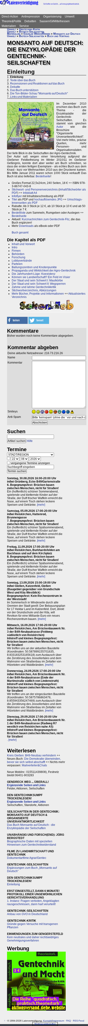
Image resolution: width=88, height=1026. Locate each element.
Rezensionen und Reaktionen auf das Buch (37, 83)
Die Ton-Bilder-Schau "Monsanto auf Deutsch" (39, 93)
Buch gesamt (20, 232)
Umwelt (69, 16)
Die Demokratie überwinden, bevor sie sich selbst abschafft (34, 760)
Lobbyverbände (22, 260)
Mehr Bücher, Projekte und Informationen (38, 293)
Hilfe (30, 441)
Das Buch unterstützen (24, 90)
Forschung (18, 257)
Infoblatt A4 (30, 193)
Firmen (16, 250)
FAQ (68, 1020)
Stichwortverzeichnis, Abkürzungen (34, 290)
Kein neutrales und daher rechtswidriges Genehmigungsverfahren (33, 939)
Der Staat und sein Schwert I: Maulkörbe (37, 280)
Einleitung (13, 884)
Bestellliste (19, 212)
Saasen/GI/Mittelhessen (54, 21)
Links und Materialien (23, 96)
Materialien (9, 26)
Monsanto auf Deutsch (66, 33)
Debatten (30, 21)
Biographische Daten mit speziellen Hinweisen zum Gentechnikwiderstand (31, 843)
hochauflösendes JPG (48, 199)
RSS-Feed (78, 1020)
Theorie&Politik (11, 21)
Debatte (15, 87)
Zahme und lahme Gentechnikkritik (34, 287)
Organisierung (52, 16)
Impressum (58, 1020)
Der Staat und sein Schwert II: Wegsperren (39, 283)
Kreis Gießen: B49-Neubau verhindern (31, 755)
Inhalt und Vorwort (23, 244)
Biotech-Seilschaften (31, 31)
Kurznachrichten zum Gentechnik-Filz (45, 219)
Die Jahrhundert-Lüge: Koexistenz (33, 274)
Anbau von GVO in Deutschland (27, 914)
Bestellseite (43, 176)
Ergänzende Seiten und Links (26, 785)
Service (24, 26)
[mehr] (41, 504)
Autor (59, 126)
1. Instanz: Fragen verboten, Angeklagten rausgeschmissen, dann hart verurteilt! (33, 902)
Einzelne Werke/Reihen (36, 33)
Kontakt (47, 1020)
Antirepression (30, 16)
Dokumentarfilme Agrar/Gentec (26, 858)
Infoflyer (17, 196)
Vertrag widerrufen (45, 1024)
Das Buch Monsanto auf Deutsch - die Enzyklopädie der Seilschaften (31, 826)
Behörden (18, 254)
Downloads (26, 226)
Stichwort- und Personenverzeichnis (35, 189)
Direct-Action (10, 16)
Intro (14, 247)
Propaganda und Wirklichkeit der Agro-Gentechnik (44, 270)
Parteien (17, 264)
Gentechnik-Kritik (29, 29)
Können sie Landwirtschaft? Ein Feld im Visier (41, 277)
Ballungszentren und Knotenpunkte (34, 267)
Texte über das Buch (22, 80)
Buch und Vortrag (58, 36)
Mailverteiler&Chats (34, 765)
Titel (14, 199)
